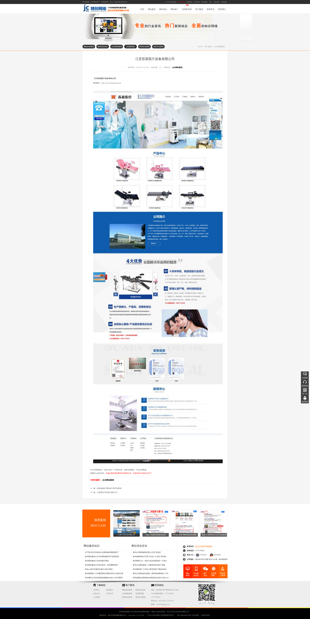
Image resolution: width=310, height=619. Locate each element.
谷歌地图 (224, 2)
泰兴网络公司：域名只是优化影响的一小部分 (150, 561)
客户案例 (199, 9)
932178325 (217, 555)
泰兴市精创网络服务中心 (117, 615)
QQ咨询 (305, 378)
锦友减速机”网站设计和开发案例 (109, 488)
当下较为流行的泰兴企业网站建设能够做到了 (102, 552)
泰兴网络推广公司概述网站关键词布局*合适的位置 (104, 573)
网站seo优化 (155, 612)
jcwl (138, 615)
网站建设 (152, 9)
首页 (142, 9)
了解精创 (101, 585)
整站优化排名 (103, 47)
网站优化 (163, 9)
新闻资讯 (210, 9)
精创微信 (189, 2)
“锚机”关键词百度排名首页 (156, 535)
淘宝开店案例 (158, 47)
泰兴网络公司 (123, 2)
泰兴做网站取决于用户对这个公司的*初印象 (149, 556)
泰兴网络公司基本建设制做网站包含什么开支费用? (104, 578)
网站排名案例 (89, 47)
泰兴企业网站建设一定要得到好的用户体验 (149, 565)
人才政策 (96, 597)
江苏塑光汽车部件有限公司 (107, 492)
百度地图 (216, 2)
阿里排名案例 (144, 47)
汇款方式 (109, 593)
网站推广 (174, 9)
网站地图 (204, 2)
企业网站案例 (117, 47)
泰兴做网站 (86, 2)
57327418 (202, 555)
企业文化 (96, 593)
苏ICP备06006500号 (184, 615)
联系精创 (159, 585)
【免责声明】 (205, 615)
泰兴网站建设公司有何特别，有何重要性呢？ (102, 565)
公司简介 (96, 590)
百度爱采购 (187, 9)
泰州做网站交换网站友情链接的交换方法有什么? (151, 578)
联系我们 (222, 9)
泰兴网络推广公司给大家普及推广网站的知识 (150, 569)
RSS (210, 2)
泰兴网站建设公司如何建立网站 (97, 561)
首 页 (200, 47)
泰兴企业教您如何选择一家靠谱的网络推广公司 (150, 573)
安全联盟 (195, 615)
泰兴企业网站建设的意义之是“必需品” (147, 552)
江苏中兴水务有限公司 (126, 535)
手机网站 (197, 2)
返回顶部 (305, 402)
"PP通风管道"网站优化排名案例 (185, 535)
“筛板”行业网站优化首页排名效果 (213, 535)
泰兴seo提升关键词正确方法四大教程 (99, 569)
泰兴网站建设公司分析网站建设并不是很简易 (102, 556)
